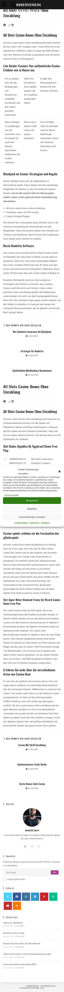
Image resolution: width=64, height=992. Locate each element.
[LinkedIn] (35, 897)
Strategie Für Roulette (32, 351)
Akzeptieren (32, 500)
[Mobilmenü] (4, 4)
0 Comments (19, 926)
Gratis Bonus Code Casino (32, 784)
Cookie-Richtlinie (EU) (32, 988)
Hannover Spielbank (13, 923)
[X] (39, 846)
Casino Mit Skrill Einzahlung (32, 745)
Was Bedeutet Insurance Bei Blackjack (32, 331)
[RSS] (17, 906)
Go (54, 872)
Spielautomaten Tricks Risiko (32, 764)
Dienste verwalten (11, 495)
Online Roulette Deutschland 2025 (20, 964)
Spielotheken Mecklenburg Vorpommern (32, 370)
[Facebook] (25, 846)
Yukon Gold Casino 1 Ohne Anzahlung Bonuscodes (27, 954)
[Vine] (53, 897)
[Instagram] (32, 846)
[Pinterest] (44, 897)
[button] (59, 471)
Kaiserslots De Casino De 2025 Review (21, 943)
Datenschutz (34, 523)
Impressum (45, 523)
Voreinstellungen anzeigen (32, 517)
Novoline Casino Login (14, 933)
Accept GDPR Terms (16, 879)
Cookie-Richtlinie (21, 523)
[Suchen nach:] (12, 4)
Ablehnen (32, 508)
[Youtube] (8, 906)
